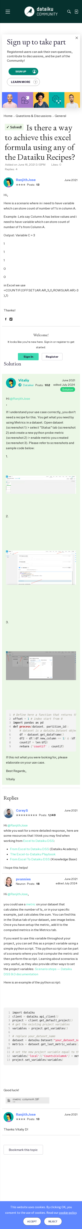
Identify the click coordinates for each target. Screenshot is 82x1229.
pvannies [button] (23, 879)
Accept (32, 1221)
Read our (61, 1213)
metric (31, 904)
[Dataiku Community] (41, 11)
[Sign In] (76, 11)
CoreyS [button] (22, 810)
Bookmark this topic (23, 1150)
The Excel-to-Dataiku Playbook (33, 854)
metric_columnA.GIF (26, 1099)
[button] (76, 37)
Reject (53, 1221)
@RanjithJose (20, 399)
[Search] (69, 11)
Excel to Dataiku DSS (38, 841)
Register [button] (52, 356)
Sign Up (20, 71)
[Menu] (7, 11)
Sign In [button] (28, 356)
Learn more (20, 82)
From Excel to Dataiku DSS (29, 849)
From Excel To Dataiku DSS (30, 859)
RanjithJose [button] (26, 180)
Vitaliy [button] (23, 380)
